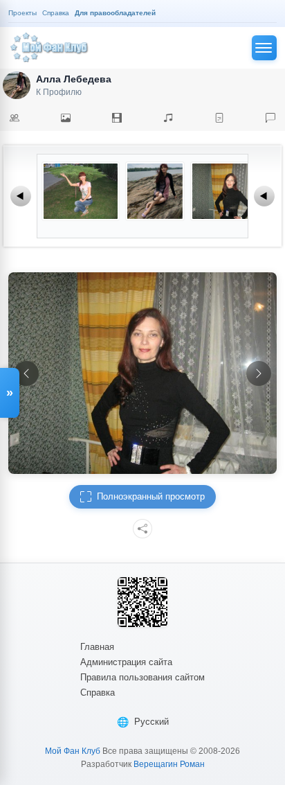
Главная (97, 647)
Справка (97, 692)
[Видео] (117, 117)
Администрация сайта (126, 662)
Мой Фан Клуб (72, 751)
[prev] (26, 373)
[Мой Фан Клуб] (49, 48)
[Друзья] (14, 117)
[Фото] (65, 117)
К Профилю (59, 92)
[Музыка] (168, 117)
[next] (258, 373)
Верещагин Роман (169, 764)
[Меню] (264, 47)
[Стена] (270, 117)
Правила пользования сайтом (142, 677)
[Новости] (219, 117)
